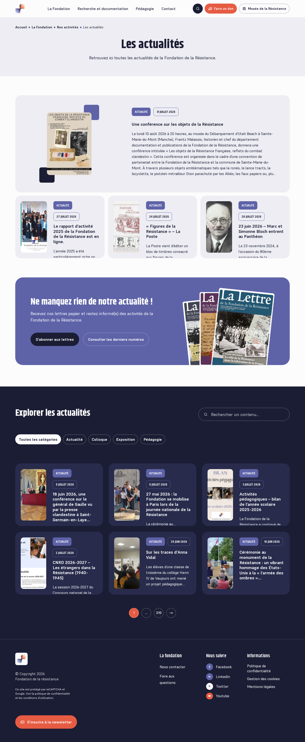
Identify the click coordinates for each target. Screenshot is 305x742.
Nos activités (67, 27)
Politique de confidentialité (259, 668)
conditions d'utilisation (38, 698)
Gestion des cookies (263, 678)
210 (159, 613)
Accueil (21, 27)
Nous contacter (172, 666)
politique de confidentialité (52, 693)
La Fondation (42, 27)
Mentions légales (261, 686)
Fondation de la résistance (37, 679)
